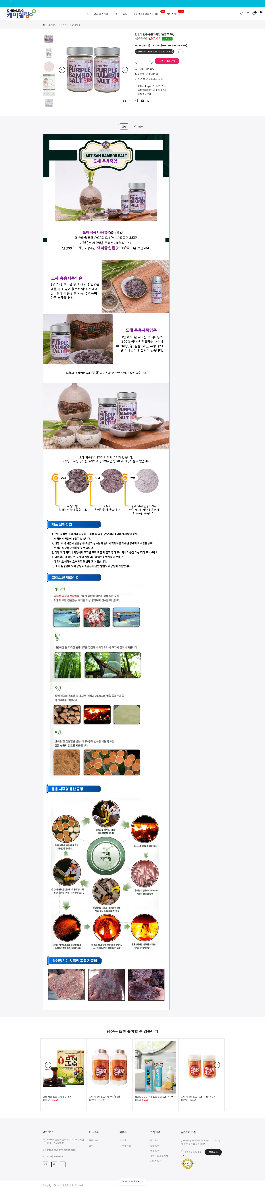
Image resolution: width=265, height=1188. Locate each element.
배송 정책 (154, 1150)
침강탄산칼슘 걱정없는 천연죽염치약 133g (155, 1096)
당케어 (122, 1140)
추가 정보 (138, 126)
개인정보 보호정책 (159, 1155)
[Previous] (62, 70)
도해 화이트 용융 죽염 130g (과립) (198, 1096)
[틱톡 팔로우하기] (148, 100)
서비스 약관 (155, 1160)
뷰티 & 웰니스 (175, 13)
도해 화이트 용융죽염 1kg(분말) (104, 1096)
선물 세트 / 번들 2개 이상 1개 (148, 13)
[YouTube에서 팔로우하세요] (142, 100)
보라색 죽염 (125, 1145)
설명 (124, 126)
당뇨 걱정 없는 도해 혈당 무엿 (57, 1096)
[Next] (125, 70)
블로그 (92, 1145)
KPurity (150, 69)
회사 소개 (93, 1140)
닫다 (6, 1)
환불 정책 (154, 1145)
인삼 (125, 13)
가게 (86, 13)
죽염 (115, 13)
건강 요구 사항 (101, 13)
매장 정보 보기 (144, 94)
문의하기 (154, 1140)
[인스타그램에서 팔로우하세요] (136, 100)
